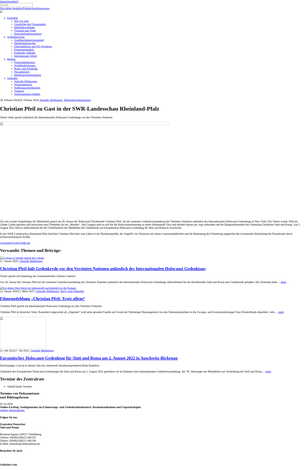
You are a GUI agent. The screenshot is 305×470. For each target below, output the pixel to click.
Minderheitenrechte (25, 43)
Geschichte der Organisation (30, 24)
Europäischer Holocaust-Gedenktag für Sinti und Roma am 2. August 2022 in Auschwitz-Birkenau (89, 358)
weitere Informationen (12, 410)
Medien (11, 59)
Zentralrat (12, 17)
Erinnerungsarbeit (24, 49)
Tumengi (19, 90)
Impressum (43, 8)
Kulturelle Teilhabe (24, 52)
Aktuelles (12, 78)
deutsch (4, 1)
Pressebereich (21, 71)
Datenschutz (30, 8)
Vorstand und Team (25, 30)
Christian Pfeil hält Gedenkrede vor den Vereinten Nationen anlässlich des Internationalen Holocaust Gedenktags (103, 268)
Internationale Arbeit (25, 55)
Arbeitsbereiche (16, 36)
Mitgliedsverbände (24, 27)
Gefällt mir (24, 242)
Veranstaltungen (23, 84)
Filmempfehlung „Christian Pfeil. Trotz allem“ (42, 298)
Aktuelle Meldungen (25, 81)
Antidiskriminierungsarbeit (29, 40)
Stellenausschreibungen (27, 87)
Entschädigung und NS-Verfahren (33, 46)
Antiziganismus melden (27, 94)
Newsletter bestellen (11, 8)
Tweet (14, 242)
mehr (283, 282)
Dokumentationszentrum (27, 33)
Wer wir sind (21, 21)
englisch (13, 1)
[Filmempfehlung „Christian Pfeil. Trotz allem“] (38, 288)
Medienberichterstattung (27, 75)
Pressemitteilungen (24, 62)
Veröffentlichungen (24, 65)
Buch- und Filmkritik (26, 68)
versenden (5, 242)
